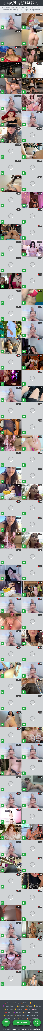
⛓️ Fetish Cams (10, 1019)
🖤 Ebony (16, 1003)
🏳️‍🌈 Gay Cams (8, 1015)
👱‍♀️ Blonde (37, 1006)
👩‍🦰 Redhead (19, 1009)
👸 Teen (29, 1006)
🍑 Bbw (27, 1009)
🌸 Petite (35, 1009)
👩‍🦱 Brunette (9, 1009)
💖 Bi (24, 1012)
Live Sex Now (21, 1023)
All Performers (32, 1029)
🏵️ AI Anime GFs (32, 1019)
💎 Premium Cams (33, 1015)
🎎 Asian (8, 1003)
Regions (14, 1029)
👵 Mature (20, 1006)
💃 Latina (24, 1003)
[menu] (6, 1023)
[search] (37, 1023)
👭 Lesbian (17, 1012)
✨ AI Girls (21, 1019)
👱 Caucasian (33, 1003)
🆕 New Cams (33, 1012)
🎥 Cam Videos (33, 1022)
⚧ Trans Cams (20, 1015)
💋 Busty (8, 1012)
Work (19, 1029)
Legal (38, 1029)
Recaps (24, 1029)
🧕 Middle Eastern (8, 1006)
